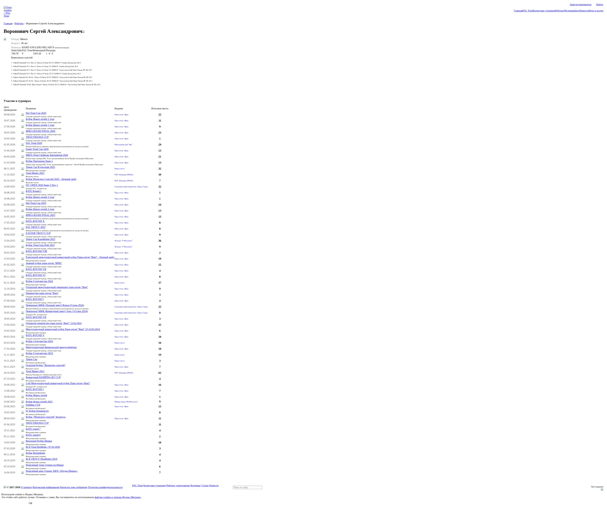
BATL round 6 (33, 435)
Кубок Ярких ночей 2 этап (40, 119)
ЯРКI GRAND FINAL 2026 (40, 131)
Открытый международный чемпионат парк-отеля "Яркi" (57, 287)
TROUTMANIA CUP (37, 137)
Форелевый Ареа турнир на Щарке (45, 465)
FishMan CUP (33, 405)
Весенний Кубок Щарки (39, 441)
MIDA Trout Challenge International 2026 (47, 155)
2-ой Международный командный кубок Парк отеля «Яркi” (58, 383)
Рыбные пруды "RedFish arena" (126, 402)
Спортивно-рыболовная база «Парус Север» (131, 187)
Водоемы (569, 10)
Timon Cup (31, 359)
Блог (576, 10)
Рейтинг (559, 10)
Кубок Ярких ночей (36, 395)
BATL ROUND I (34, 299)
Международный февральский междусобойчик (51, 347)
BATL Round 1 (33, 191)
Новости (584, 10)
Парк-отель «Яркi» (122, 115)
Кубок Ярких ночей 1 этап (40, 125)
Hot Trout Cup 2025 (36, 203)
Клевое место (120, 169)
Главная (518, 10)
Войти (599, 4)
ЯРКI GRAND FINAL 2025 (40, 215)
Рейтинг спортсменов (178, 485)
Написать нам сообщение (73, 487)
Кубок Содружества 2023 (39, 353)
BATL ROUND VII (36, 269)
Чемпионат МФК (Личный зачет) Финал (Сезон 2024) (55, 305)
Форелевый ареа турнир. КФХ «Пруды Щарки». (52, 471)
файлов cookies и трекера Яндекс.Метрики (118, 497)
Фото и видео (596, 10)
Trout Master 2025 (35, 173)
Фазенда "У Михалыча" (123, 241)
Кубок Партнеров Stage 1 (39, 161)
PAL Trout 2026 (34, 143)
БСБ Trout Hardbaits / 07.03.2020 (43, 447)
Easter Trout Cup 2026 (37, 149)
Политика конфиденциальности (105, 487)
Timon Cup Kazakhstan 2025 (40, 239)
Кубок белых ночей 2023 (39, 401)
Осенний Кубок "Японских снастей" (46, 365)
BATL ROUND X (35, 221)
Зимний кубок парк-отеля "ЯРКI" (44, 263)
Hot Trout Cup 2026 (36, 113)
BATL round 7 (33, 429)
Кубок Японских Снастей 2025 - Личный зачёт (51, 179)
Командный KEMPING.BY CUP (43, 377)
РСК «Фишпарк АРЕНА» (124, 175)
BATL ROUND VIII (36, 251)
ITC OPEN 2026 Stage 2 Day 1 (42, 185)
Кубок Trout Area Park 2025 (40, 245)
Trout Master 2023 (35, 371)
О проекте (26, 487)
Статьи (205, 485)
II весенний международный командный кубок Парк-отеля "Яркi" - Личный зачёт (70, 257)
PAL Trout (527, 10)
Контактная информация (46, 487)
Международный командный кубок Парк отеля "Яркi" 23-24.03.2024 (63, 329)
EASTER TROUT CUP (38, 233)
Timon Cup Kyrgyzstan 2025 (40, 167)
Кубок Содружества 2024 (39, 281)
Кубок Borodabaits (35, 453)
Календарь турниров (544, 10)
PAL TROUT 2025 (35, 227)
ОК (30, 503)
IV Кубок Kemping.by (37, 411)
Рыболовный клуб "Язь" (123, 145)
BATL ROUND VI (35, 275)
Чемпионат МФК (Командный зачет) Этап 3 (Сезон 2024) (57, 311)
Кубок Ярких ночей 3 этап (40, 197)
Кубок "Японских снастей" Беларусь (45, 417)
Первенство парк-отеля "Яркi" (42, 293)
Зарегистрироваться (580, 4)
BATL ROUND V (35, 335)
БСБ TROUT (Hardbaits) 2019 (41, 459)
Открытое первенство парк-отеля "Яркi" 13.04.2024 (54, 323)
